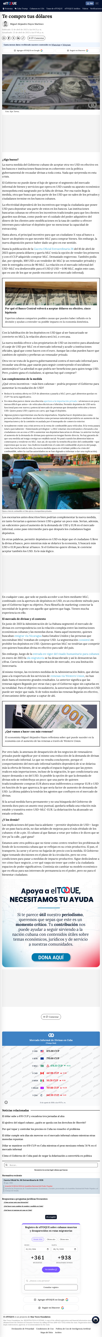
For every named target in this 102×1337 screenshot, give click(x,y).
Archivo (58, 1332)
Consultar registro (51, 1287)
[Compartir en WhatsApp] (4, 38)
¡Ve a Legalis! (51, 1217)
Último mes (64, 1239)
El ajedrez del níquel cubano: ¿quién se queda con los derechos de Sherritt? (44, 1122)
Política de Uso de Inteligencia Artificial (73, 1329)
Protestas (9, 8)
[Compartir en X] (13, 38)
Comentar (36, 38)
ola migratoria (35, 657)
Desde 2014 (37, 1239)
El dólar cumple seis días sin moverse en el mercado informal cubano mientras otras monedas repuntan (48, 1137)
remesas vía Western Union (67, 676)
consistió (84, 639)
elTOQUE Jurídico (72, 8)
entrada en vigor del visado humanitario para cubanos (66, 653)
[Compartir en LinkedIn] (18, 38)
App (91, 3)
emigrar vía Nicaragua (28, 635)
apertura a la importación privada (60, 401)
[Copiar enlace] (23, 38)
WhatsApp (55, 45)
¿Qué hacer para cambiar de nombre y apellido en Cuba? (23, 1206)
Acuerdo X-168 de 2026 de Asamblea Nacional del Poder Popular (29, 1186)
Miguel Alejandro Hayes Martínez (27, 24)
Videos (85, 8)
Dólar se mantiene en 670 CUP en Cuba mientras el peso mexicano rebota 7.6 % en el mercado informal (49, 1147)
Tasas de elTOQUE (54, 8)
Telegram (66, 45)
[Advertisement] (51, 133)
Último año (51, 1239)
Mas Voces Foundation (40, 1317)
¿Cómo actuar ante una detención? (16, 1202)
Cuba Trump (22, 8)
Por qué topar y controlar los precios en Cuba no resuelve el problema (41, 1129)
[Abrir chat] (95, 1320)
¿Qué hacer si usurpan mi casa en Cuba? (18, 1210)
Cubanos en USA (37, 8)
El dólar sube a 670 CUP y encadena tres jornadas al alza (33, 1116)
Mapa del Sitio (47, 1332)
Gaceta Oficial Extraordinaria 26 (53, 248)
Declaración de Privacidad (23, 1329)
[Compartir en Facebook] (9, 38)
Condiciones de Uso (45, 1329)
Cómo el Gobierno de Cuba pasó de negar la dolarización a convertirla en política (47, 1155)
